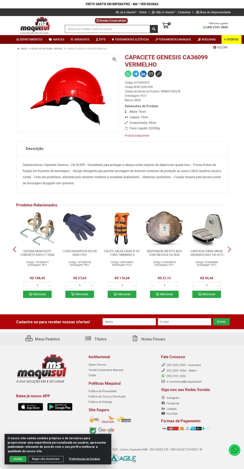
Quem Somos (97, 364)
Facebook (172, 403)
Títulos (100, 339)
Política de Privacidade (103, 391)
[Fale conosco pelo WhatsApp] (234, 450)
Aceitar (18, 458)
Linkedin (171, 409)
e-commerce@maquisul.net (183, 381)
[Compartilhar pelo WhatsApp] (128, 74)
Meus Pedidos (47, 339)
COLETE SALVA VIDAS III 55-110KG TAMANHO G (122, 253)
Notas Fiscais (152, 339)
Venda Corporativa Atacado (106, 370)
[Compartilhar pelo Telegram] (135, 74)
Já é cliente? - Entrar (133, 12)
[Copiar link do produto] (158, 74)
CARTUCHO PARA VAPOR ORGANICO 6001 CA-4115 (206, 253)
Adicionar (39, 294)
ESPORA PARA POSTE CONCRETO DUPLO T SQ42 (37, 253)
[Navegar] (14, 249)
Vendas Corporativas (112, 20)
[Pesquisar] (154, 29)
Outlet (92, 375)
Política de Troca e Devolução (107, 396)
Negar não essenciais (45, 458)
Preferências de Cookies (84, 458)
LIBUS (137, 100)
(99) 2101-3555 (217, 27)
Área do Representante (215, 12)
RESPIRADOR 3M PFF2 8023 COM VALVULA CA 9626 (164, 253)
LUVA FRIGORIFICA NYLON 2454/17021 (80, 253)
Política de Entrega (100, 402)
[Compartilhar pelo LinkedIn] (143, 74)
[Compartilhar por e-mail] (151, 74)
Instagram (172, 398)
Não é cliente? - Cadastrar (173, 12)
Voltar (222, 47)
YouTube (172, 413)
